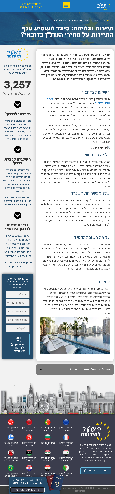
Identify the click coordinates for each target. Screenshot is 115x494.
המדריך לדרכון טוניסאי (29, 444)
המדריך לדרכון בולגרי (48, 444)
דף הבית (110, 20)
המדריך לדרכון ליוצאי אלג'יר (66, 474)
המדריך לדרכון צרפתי (66, 444)
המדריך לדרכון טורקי (11, 429)
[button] (66, 5)
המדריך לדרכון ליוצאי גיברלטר (11, 459)
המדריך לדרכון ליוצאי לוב (29, 459)
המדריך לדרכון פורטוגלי (48, 429)
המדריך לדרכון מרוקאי (29, 429)
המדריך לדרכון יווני (11, 444)
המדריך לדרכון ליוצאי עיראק (66, 459)
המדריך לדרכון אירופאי (66, 429)
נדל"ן (101, 20)
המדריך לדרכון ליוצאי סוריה (48, 459)
